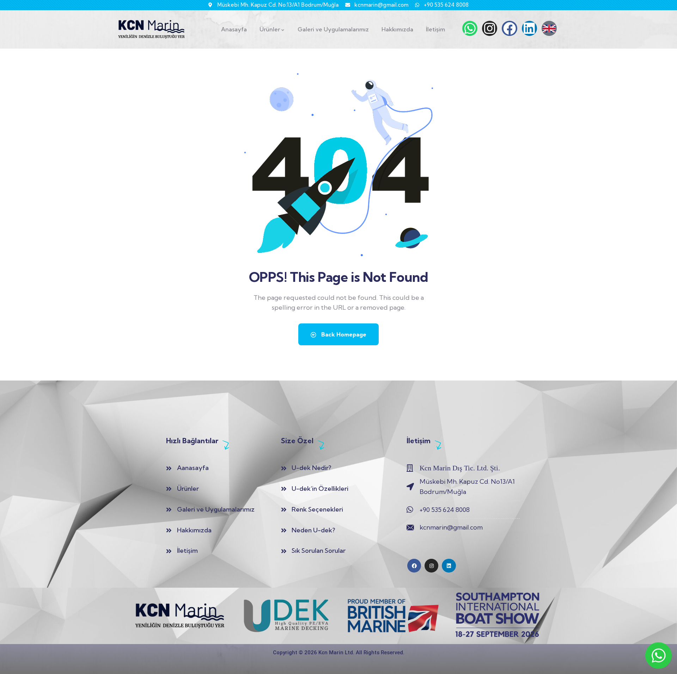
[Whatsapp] (469, 28)
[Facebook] (509, 28)
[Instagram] (489, 28)
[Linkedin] (529, 28)
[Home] (151, 29)
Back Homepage (343, 334)
